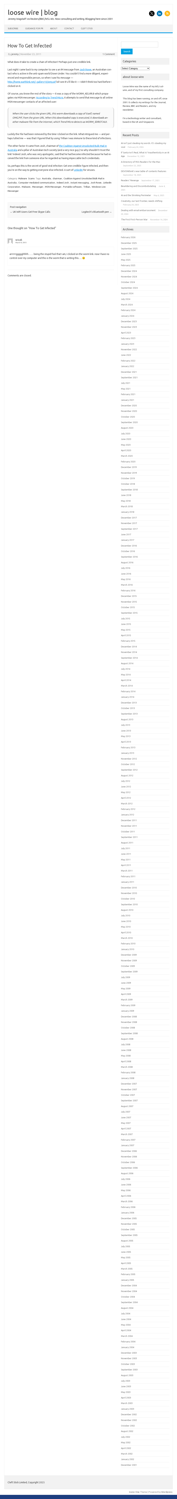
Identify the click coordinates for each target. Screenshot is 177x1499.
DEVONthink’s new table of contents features (143, 171)
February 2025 (128, 265)
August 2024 (127, 293)
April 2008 (126, 1061)
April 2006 (126, 1196)
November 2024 (129, 276)
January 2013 (127, 753)
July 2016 (125, 568)
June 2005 (126, 1252)
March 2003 (127, 1403)
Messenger (37, 187)
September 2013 (129, 713)
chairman (57, 178)
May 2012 (126, 792)
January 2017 (127, 540)
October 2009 (128, 966)
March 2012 (127, 803)
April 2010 (126, 932)
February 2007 (128, 1140)
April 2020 (126, 450)
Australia (46, 178)
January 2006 (127, 1212)
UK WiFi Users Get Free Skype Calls (30, 211)
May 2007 (126, 1123)
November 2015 (129, 601)
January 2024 (127, 316)
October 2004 (128, 1296)
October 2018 (128, 484)
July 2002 (125, 1437)
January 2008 (127, 1078)
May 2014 (126, 674)
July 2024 (125, 299)
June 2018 (126, 495)
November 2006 (129, 1156)
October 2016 (128, 551)
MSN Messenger (53, 187)
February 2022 (128, 360)
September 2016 (129, 557)
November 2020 (129, 411)
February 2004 (128, 1341)
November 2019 (129, 473)
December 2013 (129, 702)
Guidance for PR (34, 28)
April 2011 (126, 865)
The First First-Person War (134, 219)
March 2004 (127, 1336)
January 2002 (127, 1459)
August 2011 (127, 842)
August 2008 (127, 1039)
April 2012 (126, 798)
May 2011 (126, 859)
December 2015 (129, 596)
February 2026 (128, 237)
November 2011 (129, 826)
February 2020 (128, 461)
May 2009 (126, 988)
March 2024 (127, 304)
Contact (69, 28)
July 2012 (125, 781)
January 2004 (127, 1347)
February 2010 (128, 943)
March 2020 (127, 456)
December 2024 (129, 271)
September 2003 (129, 1369)
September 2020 (129, 422)
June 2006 (126, 1184)
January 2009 (127, 1011)
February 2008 (128, 1072)
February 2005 (128, 1274)
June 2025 (126, 254)
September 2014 (129, 658)
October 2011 (128, 831)
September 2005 (129, 1235)
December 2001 (129, 1465)
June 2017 (126, 534)
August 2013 (127, 719)
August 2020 (127, 428)
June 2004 (126, 1319)
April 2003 (126, 1397)
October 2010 (128, 898)
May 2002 (126, 1442)
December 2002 (129, 1414)
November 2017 (129, 523)
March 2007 (127, 1134)
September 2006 (129, 1168)
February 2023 (128, 338)
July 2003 (125, 1381)
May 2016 (126, 579)
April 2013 (126, 742)
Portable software (72, 187)
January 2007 (127, 1145)
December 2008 (129, 1016)
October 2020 (128, 417)
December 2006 (129, 1151)
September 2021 (129, 377)
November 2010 (129, 893)
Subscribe (13, 28)
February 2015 (128, 641)
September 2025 (129, 248)
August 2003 (127, 1375)
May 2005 (126, 1257)
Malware (22, 178)
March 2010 (127, 938)
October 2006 (128, 1162)
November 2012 (129, 758)
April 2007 (126, 1128)
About (53, 28)
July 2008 (125, 1044)
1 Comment (109, 54)
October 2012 (128, 764)
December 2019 (129, 467)
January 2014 (127, 697)
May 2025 (126, 260)
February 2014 (128, 691)
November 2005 (129, 1224)
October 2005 (128, 1229)
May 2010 (126, 926)
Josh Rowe (85, 69)
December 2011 (129, 820)
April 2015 (126, 635)
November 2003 (129, 1358)
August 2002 (127, 1431)
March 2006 (127, 1201)
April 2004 (126, 1330)
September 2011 (129, 837)
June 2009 (126, 983)
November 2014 (129, 652)
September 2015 (129, 613)
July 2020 (125, 433)
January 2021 (127, 400)
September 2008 (129, 1033)
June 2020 (126, 439)
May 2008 (126, 1055)
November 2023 (129, 327)
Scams (31, 178)
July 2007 (125, 1111)
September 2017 (129, 529)
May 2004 (126, 1325)
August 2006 (127, 1173)
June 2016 (126, 573)
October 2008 (128, 1027)
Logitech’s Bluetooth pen (97, 211)
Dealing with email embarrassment (138, 210)
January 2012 (127, 814)
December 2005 (129, 1218)
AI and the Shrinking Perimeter (136, 195)
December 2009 (129, 955)
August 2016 (127, 562)
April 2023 (126, 332)
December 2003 (129, 1353)
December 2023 (129, 321)
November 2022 (129, 349)
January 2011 (127, 882)
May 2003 (126, 1392)
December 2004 (129, 1285)
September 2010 (129, 904)
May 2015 (126, 630)
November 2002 (129, 1420)
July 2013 (125, 725)
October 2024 (128, 282)
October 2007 (128, 1095)
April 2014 (126, 680)
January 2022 (127, 366)
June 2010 (126, 921)
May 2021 (126, 388)
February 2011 (128, 876)
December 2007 (129, 1083)
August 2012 (127, 775)
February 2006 (128, 1207)
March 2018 (127, 506)
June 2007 (126, 1117)
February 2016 (128, 590)
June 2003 (126, 1386)
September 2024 (129, 288)
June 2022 (126, 355)
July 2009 (125, 977)
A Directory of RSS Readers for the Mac (140, 162)
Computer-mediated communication (36, 182)
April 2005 (126, 1263)
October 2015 (128, 607)
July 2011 (125, 848)
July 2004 (125, 1313)
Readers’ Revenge (130, 180)
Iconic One (134, 1492)
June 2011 (126, 854)
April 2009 (126, 994)
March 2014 (127, 685)
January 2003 (127, 1409)
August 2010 (127, 910)
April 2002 (126, 1448)
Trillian (86, 187)
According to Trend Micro (49, 97)
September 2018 (129, 489)
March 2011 (127, 870)
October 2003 (128, 1364)
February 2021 (128, 394)
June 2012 (126, 786)
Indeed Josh (63, 182)
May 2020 (126, 445)
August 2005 (127, 1240)
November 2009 (129, 960)
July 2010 (125, 915)
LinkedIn (78, 170)
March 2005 (127, 1268)
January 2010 (127, 949)
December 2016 (129, 545)
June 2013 (126, 730)
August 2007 (127, 1106)
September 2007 (129, 1100)
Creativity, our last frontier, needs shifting (141, 201)
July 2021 (125, 383)
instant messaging (80, 182)
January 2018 (127, 512)
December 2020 (129, 405)
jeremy (15, 54)
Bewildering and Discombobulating (138, 186)
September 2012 (129, 770)
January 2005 (127, 1280)
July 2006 (125, 1179)
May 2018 (126, 501)
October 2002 (128, 1425)
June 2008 (126, 1050)
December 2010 (129, 887)
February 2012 (128, 809)
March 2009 (127, 999)
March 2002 (127, 1453)
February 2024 (128, 310)
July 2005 (125, 1246)
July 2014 (125, 669)
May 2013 (126, 736)
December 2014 (129, 646)
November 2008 (129, 1022)
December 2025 (129, 243)
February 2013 (128, 747)
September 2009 (129, 971)
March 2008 (127, 1067)
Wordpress (167, 1492)
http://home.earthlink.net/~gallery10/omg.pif (32, 81)
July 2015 (125, 618)
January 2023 (127, 344)
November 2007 (129, 1089)
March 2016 (127, 585)
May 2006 (126, 1190)
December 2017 (129, 517)
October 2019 (128, 478)
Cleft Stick (87, 28)
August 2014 (127, 663)
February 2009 (128, 1005)
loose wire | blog (33, 12)
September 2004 (129, 1302)
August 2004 (127, 1308)
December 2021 (129, 372)
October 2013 (128, 708)
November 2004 (129, 1291)
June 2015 (126, 624)
